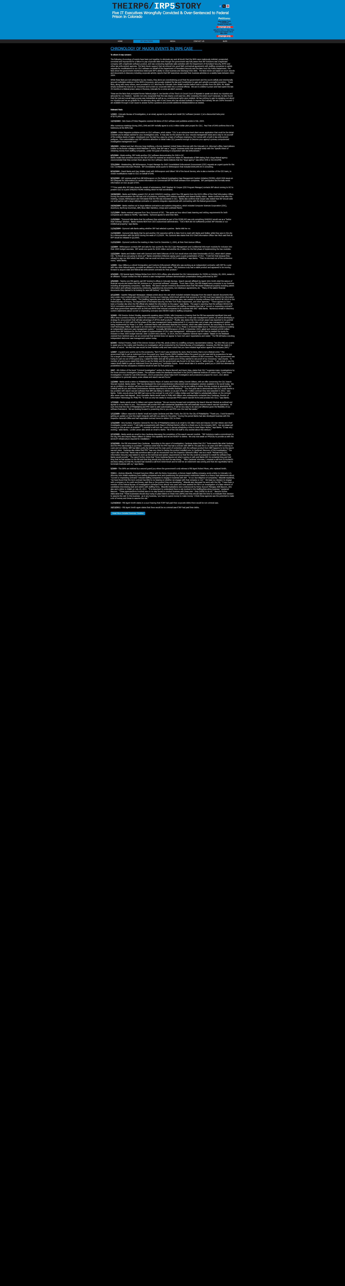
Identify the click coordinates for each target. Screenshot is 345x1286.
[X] (223, 6)
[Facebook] (220, 6)
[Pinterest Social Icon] (227, 6)
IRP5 (156, 6)
